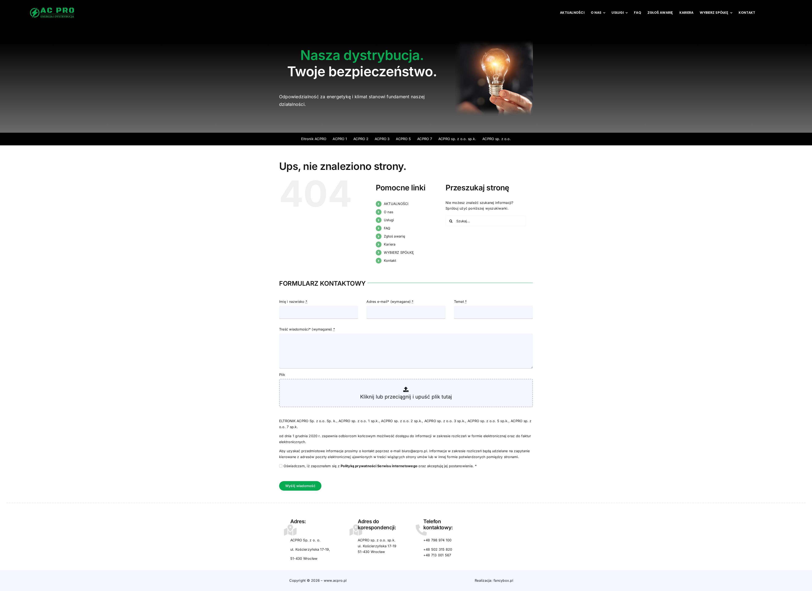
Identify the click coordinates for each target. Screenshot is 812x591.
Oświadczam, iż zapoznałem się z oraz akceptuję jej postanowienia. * (380, 466)
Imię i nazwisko (293, 301)
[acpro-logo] (52, 9)
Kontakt (390, 260)
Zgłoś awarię (394, 236)
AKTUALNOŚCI (396, 204)
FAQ (387, 228)
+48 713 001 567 (437, 555)
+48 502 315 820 (437, 549)
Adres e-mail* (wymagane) (389, 301)
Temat (460, 301)
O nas (388, 212)
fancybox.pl (503, 580)
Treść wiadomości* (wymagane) (307, 329)
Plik (282, 375)
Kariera (390, 244)
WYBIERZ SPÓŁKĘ (399, 252)
